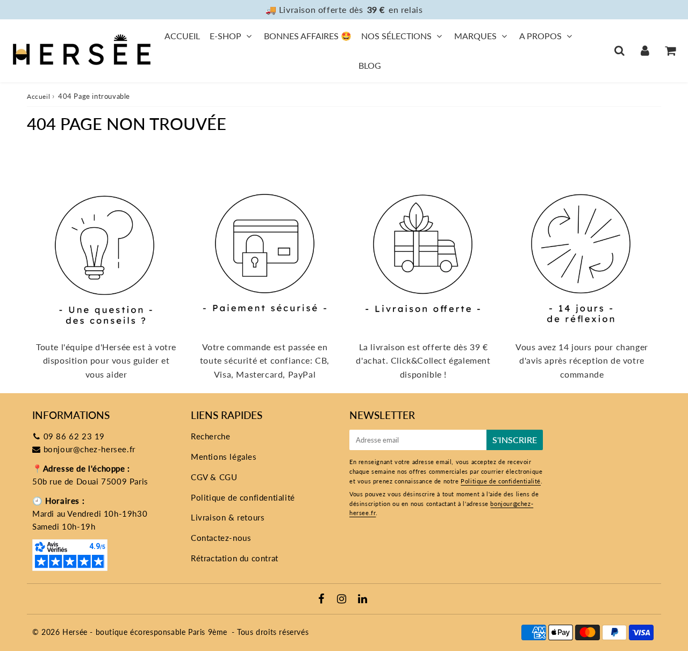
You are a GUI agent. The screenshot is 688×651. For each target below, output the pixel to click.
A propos (540, 36)
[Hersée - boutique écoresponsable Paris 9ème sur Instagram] (343, 599)
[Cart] (670, 50)
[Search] (619, 50)
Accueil (182, 36)
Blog (370, 65)
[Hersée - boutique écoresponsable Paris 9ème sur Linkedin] (362, 599)
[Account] (645, 50)
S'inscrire (514, 440)
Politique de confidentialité (243, 497)
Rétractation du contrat (234, 558)
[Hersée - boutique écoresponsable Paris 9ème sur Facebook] (322, 599)
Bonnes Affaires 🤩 (308, 36)
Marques (475, 36)
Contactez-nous (221, 537)
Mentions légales (224, 456)
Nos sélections (396, 36)
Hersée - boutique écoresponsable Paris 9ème (144, 631)
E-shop (225, 36)
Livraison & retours (227, 517)
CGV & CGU (214, 477)
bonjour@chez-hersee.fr (89, 449)
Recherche (210, 436)
